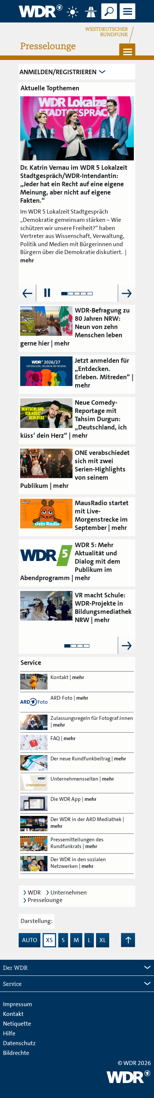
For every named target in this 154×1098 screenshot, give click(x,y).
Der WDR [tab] (15, 967)
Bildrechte (16, 1053)
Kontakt (13, 1014)
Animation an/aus (47, 293)
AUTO (29, 940)
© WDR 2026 (134, 1063)
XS (49, 940)
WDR (34, 892)
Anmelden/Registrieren (57, 71)
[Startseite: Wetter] (72, 12)
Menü (127, 18)
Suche (109, 18)
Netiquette (17, 1024)
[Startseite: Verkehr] (91, 12)
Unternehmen (68, 892)
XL (102, 940)
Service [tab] (12, 983)
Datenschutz (19, 1043)
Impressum (17, 1004)
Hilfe (9, 1033)
